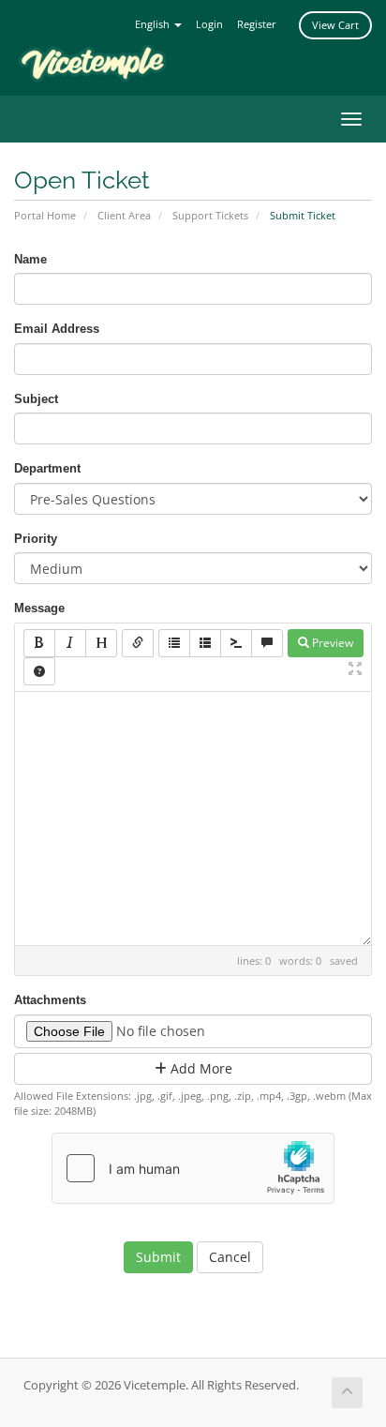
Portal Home (45, 215)
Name (30, 259)
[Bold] (39, 643)
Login (209, 24)
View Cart (335, 25)
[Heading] (101, 643)
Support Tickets (210, 215)
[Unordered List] (174, 643)
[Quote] (267, 643)
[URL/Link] (138, 643)
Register (256, 24)
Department (47, 468)
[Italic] (70, 643)
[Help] (39, 671)
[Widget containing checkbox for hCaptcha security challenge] (193, 1168)
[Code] (236, 643)
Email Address (56, 329)
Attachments (50, 1000)
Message (39, 608)
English (153, 24)
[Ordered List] (205, 643)
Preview (331, 643)
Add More (199, 1068)
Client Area (124, 215)
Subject (36, 399)
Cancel (230, 1257)
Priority (35, 539)
